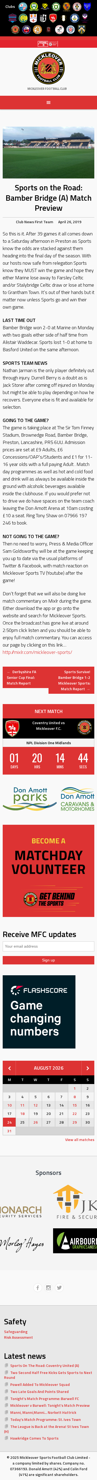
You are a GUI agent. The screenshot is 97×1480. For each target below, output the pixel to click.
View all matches (79, 1139)
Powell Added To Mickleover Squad (40, 1384)
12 (35, 1105)
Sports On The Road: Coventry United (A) (44, 1365)
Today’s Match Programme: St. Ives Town (45, 1419)
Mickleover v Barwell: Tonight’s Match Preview (50, 1405)
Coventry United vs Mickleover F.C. (48, 725)
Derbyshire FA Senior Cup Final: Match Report (21, 677)
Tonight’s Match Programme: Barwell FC (44, 1398)
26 (35, 1122)
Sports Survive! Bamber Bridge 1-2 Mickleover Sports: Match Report (74, 680)
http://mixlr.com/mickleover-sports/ (37, 652)
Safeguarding (15, 1331)
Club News (25, 222)
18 (22, 1113)
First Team (44, 222)
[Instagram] (48, 1288)
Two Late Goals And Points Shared (39, 1391)
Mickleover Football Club (47, 89)
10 (9, 1105)
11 (22, 1105)
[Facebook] (38, 1288)
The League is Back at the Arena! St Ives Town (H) (46, 1429)
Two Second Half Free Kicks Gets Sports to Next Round (48, 1375)
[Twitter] (59, 1288)
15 (74, 1105)
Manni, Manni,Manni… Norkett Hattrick (43, 1412)
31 (9, 1131)
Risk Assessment (18, 1337)
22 (74, 1113)
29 (74, 1122)
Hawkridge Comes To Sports (34, 1438)
